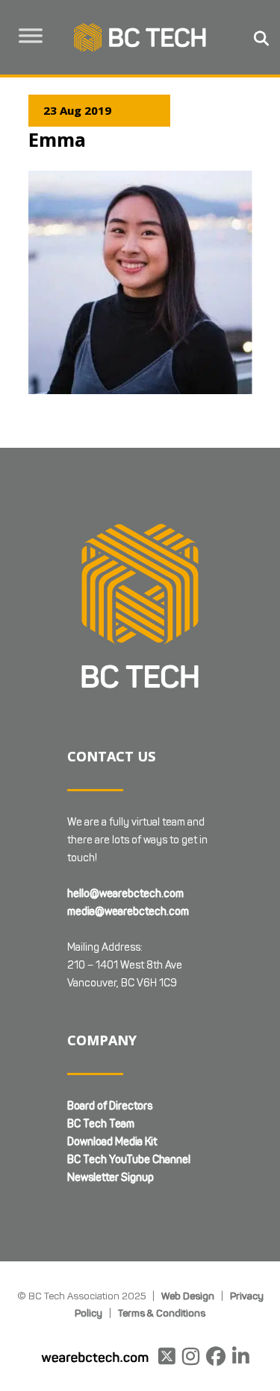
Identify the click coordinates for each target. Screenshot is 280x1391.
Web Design (187, 1296)
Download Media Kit (112, 1141)
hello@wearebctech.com (125, 893)
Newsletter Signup (110, 1177)
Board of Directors (109, 1106)
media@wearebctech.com (128, 911)
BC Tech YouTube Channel (128, 1159)
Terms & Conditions (161, 1313)
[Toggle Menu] (31, 35)
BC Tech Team (100, 1124)
